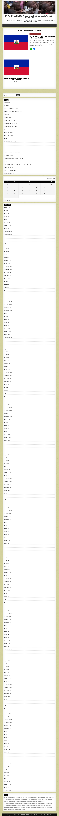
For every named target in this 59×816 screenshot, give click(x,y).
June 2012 (6, 702)
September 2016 (8, 555)
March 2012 (7, 711)
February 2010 (7, 784)
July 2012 (6, 699)
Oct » (8, 200)
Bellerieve (25, 797)
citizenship (51, 797)
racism (16, 809)
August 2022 (7, 349)
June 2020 (6, 425)
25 (29, 193)
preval (5, 809)
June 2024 (6, 284)
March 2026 (7, 222)
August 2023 (7, 313)
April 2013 (6, 672)
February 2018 (7, 505)
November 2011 (8, 722)
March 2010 (7, 781)
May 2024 (6, 287)
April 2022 (6, 360)
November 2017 (8, 513)
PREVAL (6, 161)
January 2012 (7, 716)
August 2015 (7, 590)
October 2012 (7, 690)
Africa (5, 797)
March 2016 (7, 569)
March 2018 (7, 502)
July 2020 (6, 422)
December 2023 (8, 301)
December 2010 (8, 755)
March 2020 (7, 434)
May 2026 (6, 216)
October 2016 (7, 552)
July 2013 (6, 663)
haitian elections (41, 803)
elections (6, 801)
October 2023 (7, 307)
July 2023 (6, 316)
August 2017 (7, 522)
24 (22, 193)
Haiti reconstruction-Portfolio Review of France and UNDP (42, 37)
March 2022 (7, 363)
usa (20, 809)
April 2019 (6, 466)
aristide (9, 797)
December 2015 (8, 578)
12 (36, 187)
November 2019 (8, 446)
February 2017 (7, 540)
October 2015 (7, 584)
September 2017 (8, 519)
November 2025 (8, 234)
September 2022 (8, 346)
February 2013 (7, 678)
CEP (47, 797)
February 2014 (7, 643)
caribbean (35, 797)
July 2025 (6, 246)
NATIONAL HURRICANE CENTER (12, 153)
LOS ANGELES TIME (9, 144)
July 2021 (6, 387)
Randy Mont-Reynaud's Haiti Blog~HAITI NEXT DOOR (17, 164)
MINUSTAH (6, 150)
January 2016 (7, 575)
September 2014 (8, 622)
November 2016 (8, 549)
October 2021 (7, 378)
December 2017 (8, 510)
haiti (10, 801)
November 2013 (8, 652)
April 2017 (6, 534)
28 (51, 193)
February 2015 (7, 608)
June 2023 (6, 319)
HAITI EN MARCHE (8, 117)
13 (44, 187)
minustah (28, 807)
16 (14, 190)
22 (7, 193)
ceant (44, 797)
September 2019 (8, 452)
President (49, 807)
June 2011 (6, 737)
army (14, 797)
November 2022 (8, 340)
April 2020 (6, 431)
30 (14, 196)
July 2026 (6, 210)
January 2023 (7, 334)
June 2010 (6, 772)
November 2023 (8, 304)
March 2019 (7, 469)
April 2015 (6, 602)
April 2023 (6, 325)
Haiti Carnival (49, 803)
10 (22, 187)
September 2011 (8, 728)
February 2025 (7, 260)
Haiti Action (6, 114)
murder (32, 807)
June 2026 (6, 213)
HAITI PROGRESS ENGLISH (10, 123)
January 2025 (7, 263)
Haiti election (6, 805)
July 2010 (6, 769)
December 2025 (8, 231)
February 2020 (7, 437)
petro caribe (43, 807)
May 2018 (6, 499)
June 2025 (6, 249)
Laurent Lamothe (12, 807)
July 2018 (6, 493)
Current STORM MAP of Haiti (11, 108)
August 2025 (7, 243)
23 (14, 193)
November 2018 (8, 481)
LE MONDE (6, 138)
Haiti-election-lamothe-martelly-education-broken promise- (25, 801)
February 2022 (7, 366)
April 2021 (6, 396)
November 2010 (8, 758)
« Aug (5, 200)
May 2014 (6, 634)
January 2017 (7, 543)
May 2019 (6, 463)
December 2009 (8, 790)
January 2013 (7, 681)
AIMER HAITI (7, 103)
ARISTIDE (6, 105)
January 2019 (7, 475)
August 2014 (7, 625)
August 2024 (7, 278)
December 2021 (8, 372)
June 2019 (6, 460)
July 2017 (6, 525)
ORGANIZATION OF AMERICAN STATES (14, 158)
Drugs (39, 799)
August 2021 (7, 384)
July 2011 (6, 734)
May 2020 (6, 428)
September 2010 (8, 764)
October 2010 (7, 761)
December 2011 (8, 719)
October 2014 (7, 619)
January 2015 (7, 610)
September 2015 (8, 587)
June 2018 (6, 496)
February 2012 (7, 714)
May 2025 (6, 251)
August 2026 (7, 207)
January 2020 (7, 440)
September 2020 (8, 416)
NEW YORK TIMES (8, 155)
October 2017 (7, 516)
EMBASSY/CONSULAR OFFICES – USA (13, 111)
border (29, 797)
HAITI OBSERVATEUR (9, 120)
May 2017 (6, 531)
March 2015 (7, 605)
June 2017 (6, 528)
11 (29, 187)
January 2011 (7, 752)
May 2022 (6, 357)
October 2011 (7, 725)
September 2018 (8, 487)
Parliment (38, 807)
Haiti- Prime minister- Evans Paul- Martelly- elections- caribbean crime (18, 803)
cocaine (5, 799)
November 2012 (8, 687)
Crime (27, 799)
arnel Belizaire (19, 797)
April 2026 (6, 219)
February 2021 (7, 402)
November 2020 (8, 410)
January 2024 (7, 299)
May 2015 (6, 599)
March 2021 (7, 399)
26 (36, 193)
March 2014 (7, 640)
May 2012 (6, 705)
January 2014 (7, 646)
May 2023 (6, 322)
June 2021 (6, 390)
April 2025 (6, 254)
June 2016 (6, 560)
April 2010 (6, 778)
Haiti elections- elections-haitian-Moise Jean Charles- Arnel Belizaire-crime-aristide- (28, 805)
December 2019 (8, 443)
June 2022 (6, 354)
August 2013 (7, 661)
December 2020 (8, 407)
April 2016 (6, 566)
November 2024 (8, 269)
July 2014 (6, 628)
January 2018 (7, 507)
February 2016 (7, 572)
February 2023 (7, 331)
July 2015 (6, 593)
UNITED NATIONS (8, 167)
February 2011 (7, 749)
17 (22, 190)
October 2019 (7, 449)
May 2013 (6, 669)
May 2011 (6, 740)
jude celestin (48, 805)
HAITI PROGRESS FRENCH (10, 126)
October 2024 (7, 272)
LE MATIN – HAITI (8, 132)
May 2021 (6, 393)
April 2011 (6, 743)
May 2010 (6, 775)
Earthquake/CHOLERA (35, 34)
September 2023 (8, 310)
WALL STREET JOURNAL (10, 170)
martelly (23, 807)
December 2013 (8, 649)
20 (44, 190)
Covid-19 (22, 799)
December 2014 (8, 613)
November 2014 (8, 616)
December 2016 (8, 546)
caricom (39, 797)
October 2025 (7, 237)
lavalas (18, 807)
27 (44, 193)
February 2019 (7, 472)
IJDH (5, 129)
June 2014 (6, 631)
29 (7, 196)
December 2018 (8, 478)
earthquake (44, 799)
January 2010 (7, 787)
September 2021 (8, 381)
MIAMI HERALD (8, 147)
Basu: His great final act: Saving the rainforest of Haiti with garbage (16, 78)
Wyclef (23, 809)
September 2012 (8, 693)
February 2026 (7, 225)
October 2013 (7, 655)
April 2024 (6, 290)
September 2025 (8, 240)
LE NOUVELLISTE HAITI (10, 141)
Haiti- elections (41, 801)
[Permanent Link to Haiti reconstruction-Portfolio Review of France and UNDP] (16, 42)
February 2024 (7, 296)
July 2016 (6, 558)
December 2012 (8, 684)
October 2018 (7, 484)
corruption (17, 799)
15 (7, 190)
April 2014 (6, 637)
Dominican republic (33, 799)
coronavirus (11, 799)
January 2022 (7, 369)
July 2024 (6, 281)
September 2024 (8, 275)
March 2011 (7, 746)
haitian (35, 803)
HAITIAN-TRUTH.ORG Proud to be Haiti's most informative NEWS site (29, 17)
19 (36, 190)
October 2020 (7, 413)
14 (51, 187)
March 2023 (7, 328)
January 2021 (7, 404)
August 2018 (7, 490)
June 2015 (6, 596)
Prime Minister (11, 809)
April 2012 (6, 708)
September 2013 (8, 658)
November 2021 (8, 375)
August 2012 (7, 696)
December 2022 (8, 337)
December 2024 (8, 266)
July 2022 (6, 352)
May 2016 (6, 563)
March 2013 (7, 675)
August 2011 (7, 731)
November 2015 (8, 581)
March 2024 (7, 293)
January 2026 (7, 228)
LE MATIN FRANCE (8, 135)
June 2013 (6, 666)
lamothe (5, 807)
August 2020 (7, 419)
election (50, 799)
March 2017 (7, 537)
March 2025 (7, 257)
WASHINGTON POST (9, 173)
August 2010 (7, 766)
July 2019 (6, 457)
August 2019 (7, 455)
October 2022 (7, 343)
